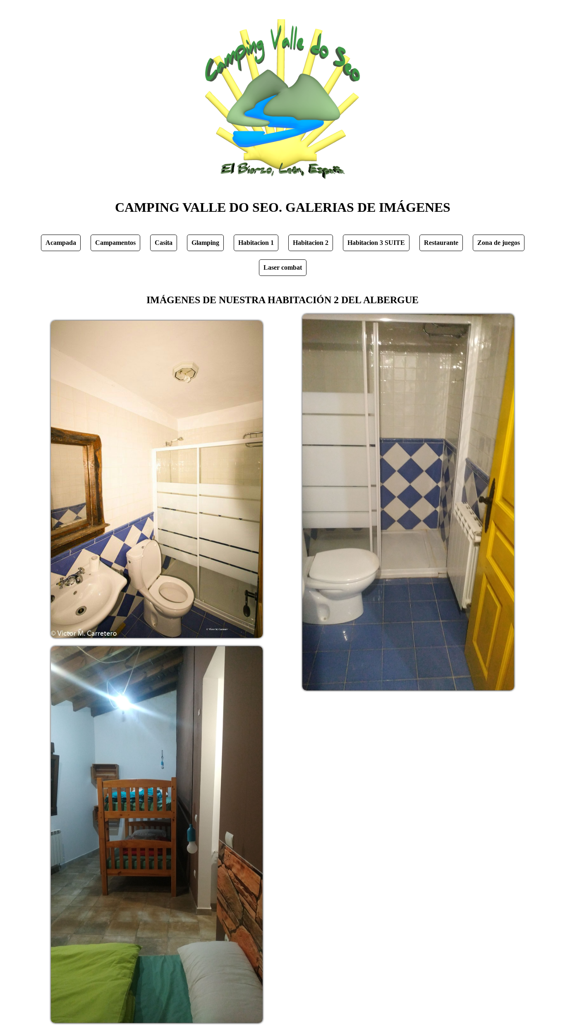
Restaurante (441, 242)
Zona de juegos (498, 242)
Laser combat (282, 267)
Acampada (60, 242)
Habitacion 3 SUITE (376, 242)
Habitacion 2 (310, 242)
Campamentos (115, 242)
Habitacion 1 (256, 242)
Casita (163, 242)
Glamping (205, 242)
